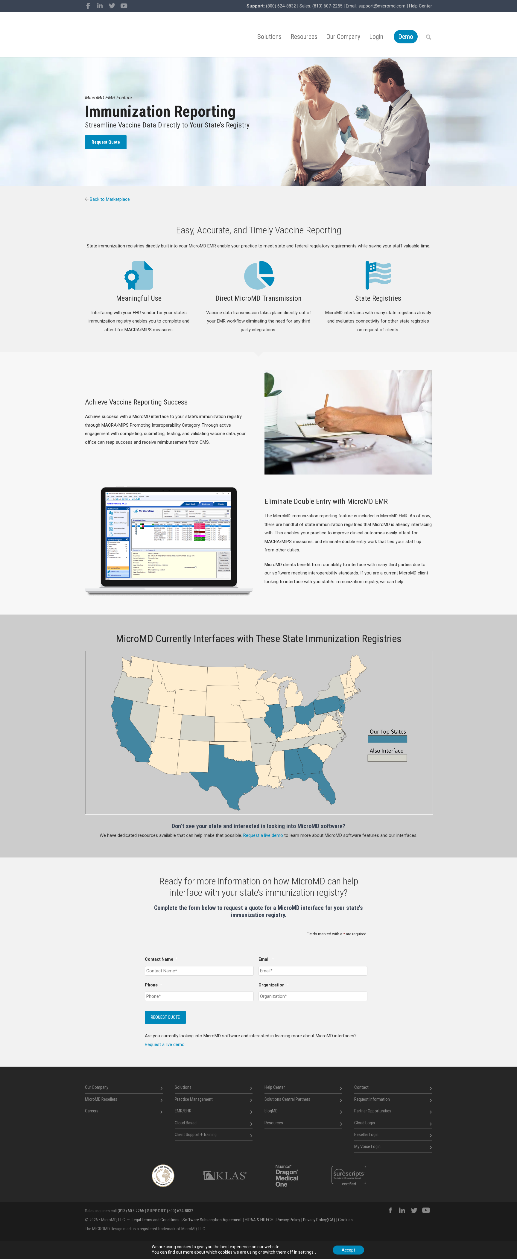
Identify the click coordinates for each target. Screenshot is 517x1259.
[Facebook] (88, 6)
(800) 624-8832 (281, 6)
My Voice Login (367, 1146)
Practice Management (194, 1099)
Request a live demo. (165, 1044)
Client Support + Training (196, 1134)
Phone (153, 985)
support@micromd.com (381, 6)
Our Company (343, 36)
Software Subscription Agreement (212, 1219)
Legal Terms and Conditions (156, 1219)
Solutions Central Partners (287, 1099)
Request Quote (106, 142)
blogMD (271, 1111)
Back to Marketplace (109, 199)
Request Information (372, 1099)
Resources (304, 36)
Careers (91, 1111)
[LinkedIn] (100, 6)
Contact (361, 1087)
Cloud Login (364, 1123)
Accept (348, 1250)
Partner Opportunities (372, 1111)
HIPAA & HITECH (259, 1219)
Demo (405, 36)
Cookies (345, 1219)
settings (306, 1252)
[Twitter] (112, 6)
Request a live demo (263, 835)
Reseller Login (366, 1134)
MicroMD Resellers (101, 1099)
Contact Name (161, 959)
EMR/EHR (183, 1111)
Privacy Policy (288, 1219)
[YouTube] (124, 6)
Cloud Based (186, 1123)
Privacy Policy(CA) (319, 1219)
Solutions (269, 36)
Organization (273, 985)
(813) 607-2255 (327, 6)
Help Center (420, 6)
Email (266, 959)
